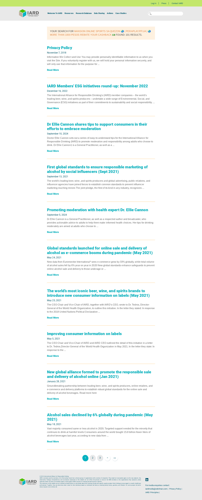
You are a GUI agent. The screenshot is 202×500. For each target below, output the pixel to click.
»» (115, 457)
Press (164, 3)
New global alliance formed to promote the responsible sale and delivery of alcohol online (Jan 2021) (99, 374)
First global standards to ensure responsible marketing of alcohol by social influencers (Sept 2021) (97, 169)
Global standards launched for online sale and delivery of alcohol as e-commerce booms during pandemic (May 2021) (100, 250)
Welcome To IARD (54, 13)
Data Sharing (99, 13)
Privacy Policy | (175, 489)
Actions (110, 13)
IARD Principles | (152, 492)
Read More (53, 70)
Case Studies (120, 13)
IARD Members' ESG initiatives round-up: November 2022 (97, 86)
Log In (153, 3)
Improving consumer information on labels (84, 334)
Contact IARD (177, 3)
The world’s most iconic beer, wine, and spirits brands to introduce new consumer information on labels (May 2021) (98, 293)
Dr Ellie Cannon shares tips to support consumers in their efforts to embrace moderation (97, 126)
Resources (69, 13)
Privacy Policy (59, 48)
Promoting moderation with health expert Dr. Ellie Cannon (97, 210)
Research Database (84, 13)
